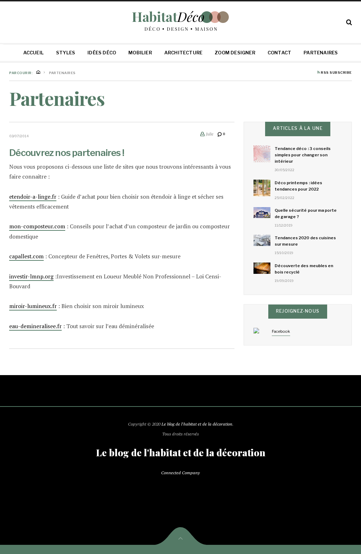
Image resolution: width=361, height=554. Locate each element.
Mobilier (140, 52)
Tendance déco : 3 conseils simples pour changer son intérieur (303, 155)
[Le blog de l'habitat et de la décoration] (180, 21)
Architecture (183, 52)
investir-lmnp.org (31, 276)
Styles (65, 52)
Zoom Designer (235, 52)
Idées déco (101, 52)
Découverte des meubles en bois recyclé (304, 269)
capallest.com (26, 256)
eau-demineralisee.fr (35, 326)
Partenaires (321, 52)
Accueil (33, 52)
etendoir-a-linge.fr (32, 196)
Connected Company (180, 473)
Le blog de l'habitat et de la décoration (196, 424)
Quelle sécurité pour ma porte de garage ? (306, 213)
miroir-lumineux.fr (33, 306)
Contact (279, 52)
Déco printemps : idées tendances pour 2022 (298, 186)
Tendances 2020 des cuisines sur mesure (305, 241)
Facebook (281, 331)
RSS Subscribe (336, 72)
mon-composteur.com (37, 226)
